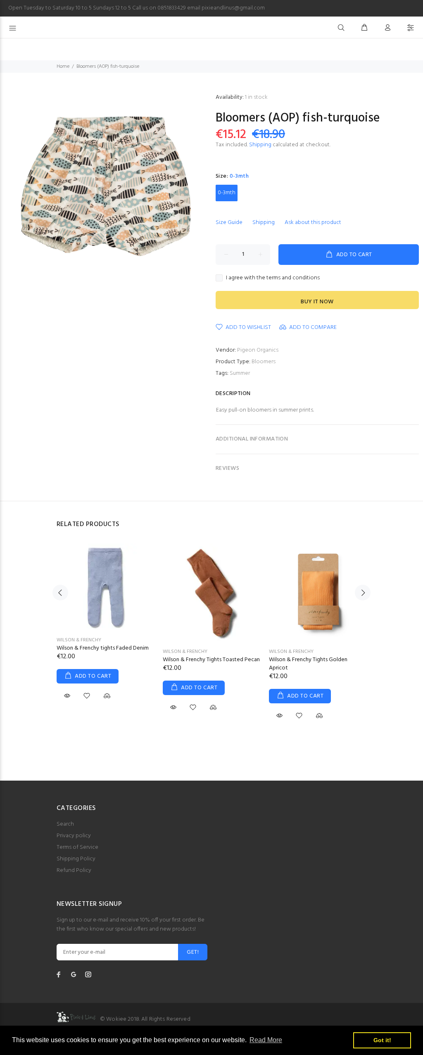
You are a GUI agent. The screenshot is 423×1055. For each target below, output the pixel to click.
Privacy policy (74, 836)
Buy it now (317, 302)
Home (63, 66)
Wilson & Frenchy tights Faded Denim (103, 648)
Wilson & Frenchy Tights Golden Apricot (308, 664)
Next (363, 592)
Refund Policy (74, 870)
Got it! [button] (382, 1040)
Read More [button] (266, 1039)
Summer (240, 373)
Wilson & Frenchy (79, 640)
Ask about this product (313, 222)
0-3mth (226, 193)
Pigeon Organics (257, 350)
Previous (60, 592)
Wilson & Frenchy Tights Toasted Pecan (211, 659)
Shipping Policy (76, 859)
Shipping (260, 145)
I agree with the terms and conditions (273, 278)
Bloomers (264, 362)
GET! (193, 952)
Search (65, 824)
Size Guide (229, 222)
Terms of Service (77, 847)
